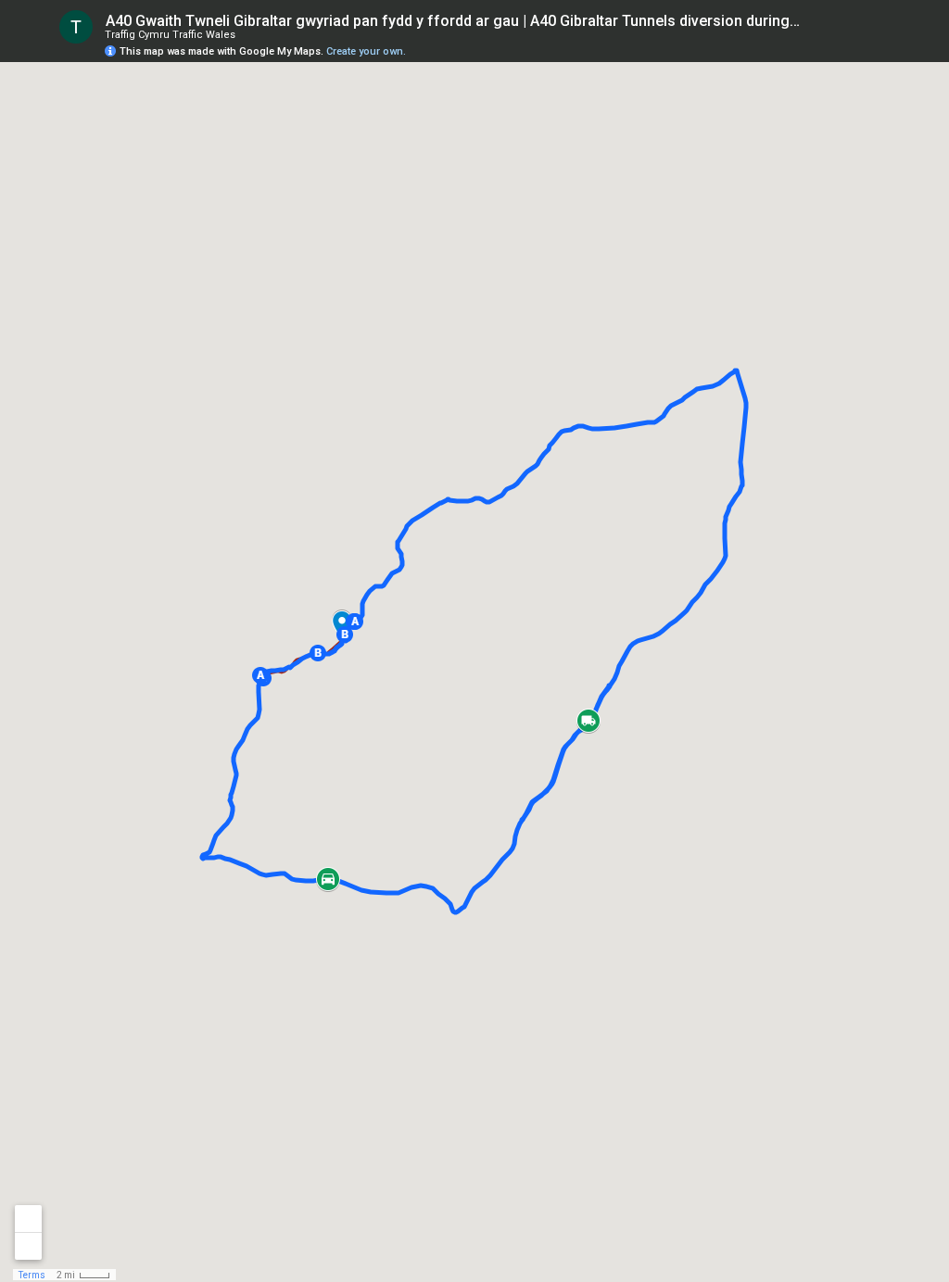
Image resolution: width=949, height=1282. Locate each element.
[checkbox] (815, 20)
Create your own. (366, 51)
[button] (260, 675)
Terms (32, 1275)
